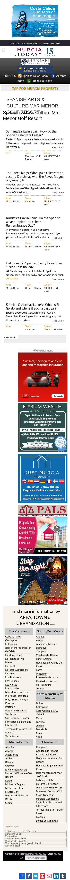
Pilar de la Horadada (16, 695)
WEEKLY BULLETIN (51, 43)
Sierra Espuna (43, 684)
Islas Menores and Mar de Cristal (18, 649)
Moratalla (41, 729)
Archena (10, 758)
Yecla (39, 736)
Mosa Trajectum (14, 787)
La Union (10, 673)
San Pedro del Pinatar (17, 717)
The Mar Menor (19, 631)
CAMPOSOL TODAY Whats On (20, 832)
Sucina (9, 802)
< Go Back (9, 337)
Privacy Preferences (36, 857)
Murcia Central (19, 742)
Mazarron (41, 673)
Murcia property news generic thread (23, 843)
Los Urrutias (12, 688)
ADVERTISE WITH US (31, 43)
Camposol (30, 201)
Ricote (9, 799)
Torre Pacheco (13, 736)
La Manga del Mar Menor (15, 660)
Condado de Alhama (47, 655)
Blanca (9, 762)
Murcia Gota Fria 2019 (16, 841)
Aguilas (40, 636)
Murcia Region (13, 201)
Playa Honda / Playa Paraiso (16, 701)
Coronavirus (11, 836)
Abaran (9, 750)
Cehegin (40, 714)
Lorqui (8, 780)
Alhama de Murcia (46, 643)
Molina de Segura (15, 784)
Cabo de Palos (13, 636)
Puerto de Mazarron (47, 677)
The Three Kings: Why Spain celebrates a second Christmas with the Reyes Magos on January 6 (35, 177)
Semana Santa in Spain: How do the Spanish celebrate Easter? (31, 133)
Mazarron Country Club (49, 791)
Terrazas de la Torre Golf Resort (18, 730)
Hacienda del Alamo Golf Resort (49, 664)
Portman (10, 706)
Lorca (39, 669)
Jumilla (40, 725)
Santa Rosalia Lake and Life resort (18, 723)
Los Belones (12, 680)
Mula (39, 732)
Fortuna (40, 721)
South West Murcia (50, 631)
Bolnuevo (41, 647)
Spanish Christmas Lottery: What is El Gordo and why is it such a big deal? (32, 307)
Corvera (9, 765)
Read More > (58, 147)
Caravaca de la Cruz (47, 710)
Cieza (39, 718)
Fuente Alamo (43, 658)
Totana (40, 688)
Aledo (39, 640)
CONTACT (14, 43)
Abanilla (9, 747)
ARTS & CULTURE (53, 329)
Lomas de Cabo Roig (47, 820)
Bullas (39, 703)
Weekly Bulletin (12, 846)
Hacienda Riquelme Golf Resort (18, 775)
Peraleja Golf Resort (16, 795)
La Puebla (10, 665)
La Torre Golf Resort (16, 669)
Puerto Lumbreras (46, 681)
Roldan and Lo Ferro (16, 710)
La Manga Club (13, 654)
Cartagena (11, 640)
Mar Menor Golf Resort (18, 692)
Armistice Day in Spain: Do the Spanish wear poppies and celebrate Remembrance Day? (33, 222)
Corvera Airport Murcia (16, 839)
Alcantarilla (11, 754)
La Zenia (41, 816)
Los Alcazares (13, 677)
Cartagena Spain (13, 834)
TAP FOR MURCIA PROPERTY (35, 88)
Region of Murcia (33, 246)
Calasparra (42, 706)
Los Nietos (11, 684)
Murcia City (12, 791)
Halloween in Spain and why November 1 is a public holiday (34, 265)
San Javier (11, 714)
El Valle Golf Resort (16, 769)
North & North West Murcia (50, 696)
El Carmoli (11, 643)
